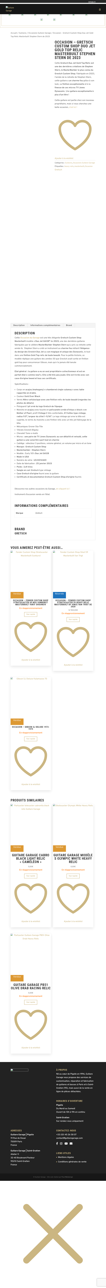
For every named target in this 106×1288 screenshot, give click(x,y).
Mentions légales (66, 1157)
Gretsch (58, 170)
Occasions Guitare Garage (39, 33)
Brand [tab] (69, 325)
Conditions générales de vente (72, 1162)
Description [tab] (19, 325)
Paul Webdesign (67, 1177)
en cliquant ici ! (63, 489)
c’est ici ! (73, 107)
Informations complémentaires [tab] (45, 325)
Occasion (89, 166)
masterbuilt (79, 166)
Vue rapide (30, 614)
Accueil (14, 33)
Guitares (22, 33)
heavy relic (69, 166)
